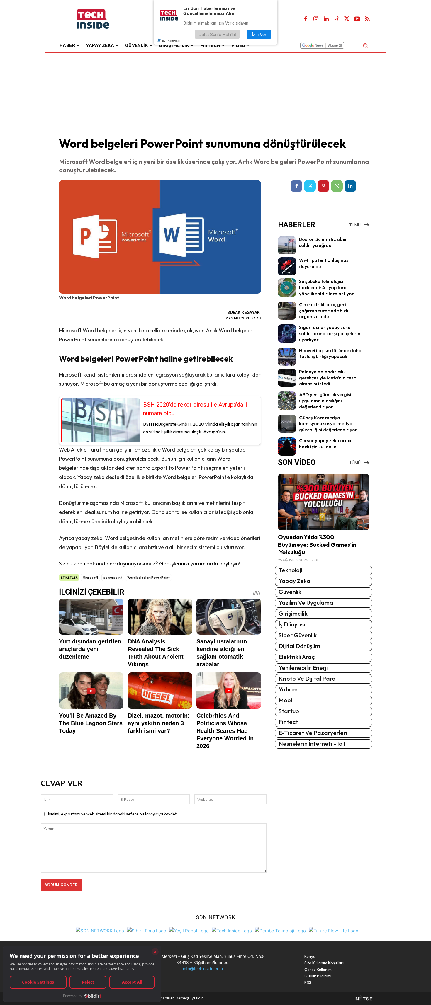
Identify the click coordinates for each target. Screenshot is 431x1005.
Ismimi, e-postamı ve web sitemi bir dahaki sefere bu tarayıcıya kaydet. (112, 814)
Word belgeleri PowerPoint (148, 577)
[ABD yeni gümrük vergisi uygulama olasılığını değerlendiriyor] (287, 400)
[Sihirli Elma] (146, 930)
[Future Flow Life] (333, 930)
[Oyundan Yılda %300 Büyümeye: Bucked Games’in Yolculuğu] (323, 502)
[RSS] (367, 19)
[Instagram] (316, 19)
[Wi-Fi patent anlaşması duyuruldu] (287, 266)
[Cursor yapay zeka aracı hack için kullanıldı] (287, 446)
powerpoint (112, 577)
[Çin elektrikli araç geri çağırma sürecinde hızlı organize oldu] (287, 311)
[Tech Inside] (232, 930)
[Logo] (101, 19)
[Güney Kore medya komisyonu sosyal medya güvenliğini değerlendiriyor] (287, 424)
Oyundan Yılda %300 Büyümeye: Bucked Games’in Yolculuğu (317, 544)
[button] (365, 45)
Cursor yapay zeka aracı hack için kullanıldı (325, 443)
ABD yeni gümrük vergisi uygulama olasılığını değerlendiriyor (325, 400)
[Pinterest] (323, 186)
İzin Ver (259, 34)
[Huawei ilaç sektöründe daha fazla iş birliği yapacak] (287, 357)
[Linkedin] (326, 19)
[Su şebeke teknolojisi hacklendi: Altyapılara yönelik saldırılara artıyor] (287, 287)
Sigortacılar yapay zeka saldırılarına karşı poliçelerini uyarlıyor (330, 333)
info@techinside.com (203, 968)
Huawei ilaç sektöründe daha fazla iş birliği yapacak (330, 354)
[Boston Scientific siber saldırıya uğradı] (287, 245)
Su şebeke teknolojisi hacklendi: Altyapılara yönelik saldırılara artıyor (326, 287)
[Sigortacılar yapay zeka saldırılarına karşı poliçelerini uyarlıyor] (287, 333)
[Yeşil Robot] (189, 930)
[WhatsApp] (337, 186)
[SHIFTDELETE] (100, 930)
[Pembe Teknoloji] (280, 930)
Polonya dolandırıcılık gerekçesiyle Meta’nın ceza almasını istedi (328, 378)
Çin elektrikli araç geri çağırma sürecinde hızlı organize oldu (323, 311)
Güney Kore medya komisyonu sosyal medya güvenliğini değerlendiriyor (328, 424)
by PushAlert (171, 40)
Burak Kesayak (243, 312)
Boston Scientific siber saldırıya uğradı (323, 242)
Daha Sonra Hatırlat (217, 34)
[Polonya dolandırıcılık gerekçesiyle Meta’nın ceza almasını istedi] (287, 378)
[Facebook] (305, 19)
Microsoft (90, 577)
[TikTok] (336, 19)
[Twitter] (347, 19)
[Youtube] (357, 19)
